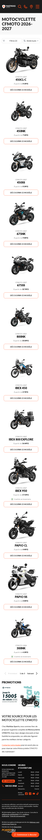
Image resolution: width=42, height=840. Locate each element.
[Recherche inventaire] (20, 6)
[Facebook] (26, 793)
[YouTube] (33, 793)
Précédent (12, 673)
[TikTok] (37, 793)
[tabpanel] (28, 780)
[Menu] (37, 6)
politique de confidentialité (10, 814)
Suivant (30, 673)
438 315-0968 (11, 786)
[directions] (31, 6)
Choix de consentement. (17, 816)
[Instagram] (30, 793)
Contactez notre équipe (11, 745)
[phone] (25, 6)
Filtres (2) (13, 41)
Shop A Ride (17, 827)
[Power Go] (21, 831)
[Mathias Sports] (9, 6)
